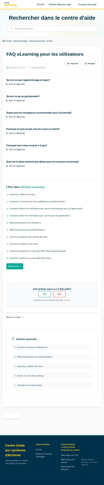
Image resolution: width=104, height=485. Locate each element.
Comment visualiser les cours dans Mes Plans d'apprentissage (38, 251)
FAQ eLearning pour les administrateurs (27, 230)
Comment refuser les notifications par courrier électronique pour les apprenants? (46, 208)
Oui (44, 294)
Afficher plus (13, 266)
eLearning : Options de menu (22, 194)
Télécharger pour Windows (68, 467)
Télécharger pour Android (68, 460)
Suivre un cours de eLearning (30, 376)
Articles (50, 41)
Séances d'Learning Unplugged (44, 455)
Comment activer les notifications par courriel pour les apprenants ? (40, 215)
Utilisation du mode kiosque (29, 385)
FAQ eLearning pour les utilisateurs (25, 222)
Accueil (8, 41)
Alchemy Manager (20, 41)
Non (59, 294)
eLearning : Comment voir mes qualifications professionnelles (37, 201)
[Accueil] (10, 4)
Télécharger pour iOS (69, 455)
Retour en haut (13, 317)
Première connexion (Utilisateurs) (32, 347)
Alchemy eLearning (37, 41)
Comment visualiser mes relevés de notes (28, 237)
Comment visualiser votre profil (24, 244)
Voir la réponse (17, 84)
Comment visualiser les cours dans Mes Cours (30, 258)
